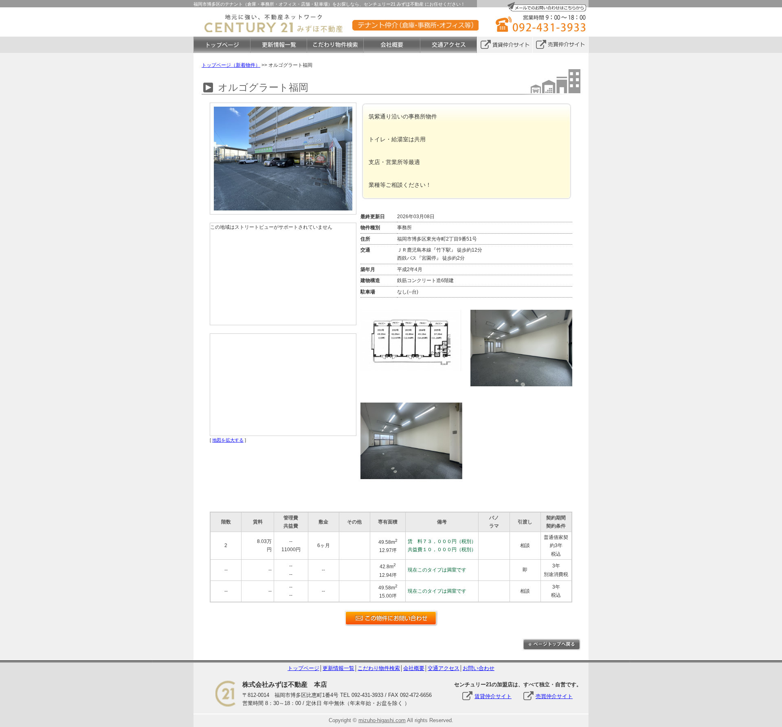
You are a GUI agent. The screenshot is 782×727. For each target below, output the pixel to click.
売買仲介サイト (554, 696)
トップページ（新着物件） (231, 65)
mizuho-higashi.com (382, 720)
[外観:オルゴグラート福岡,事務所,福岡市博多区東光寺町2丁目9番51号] (283, 106)
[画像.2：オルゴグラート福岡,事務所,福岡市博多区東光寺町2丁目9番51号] (525, 314)
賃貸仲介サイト (493, 696)
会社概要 (413, 668)
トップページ (303, 668)
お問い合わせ (478, 668)
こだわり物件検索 (379, 668)
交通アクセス (443, 668)
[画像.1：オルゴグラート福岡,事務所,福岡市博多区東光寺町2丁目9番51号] (415, 314)
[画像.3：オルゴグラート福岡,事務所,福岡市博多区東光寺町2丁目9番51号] (415, 406)
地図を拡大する (228, 440)
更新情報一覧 (338, 668)
